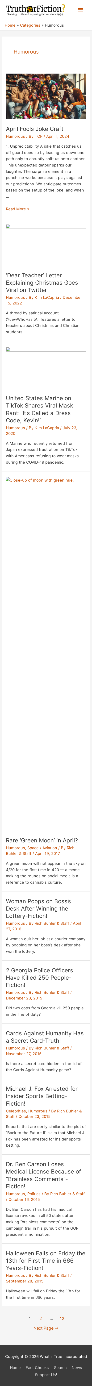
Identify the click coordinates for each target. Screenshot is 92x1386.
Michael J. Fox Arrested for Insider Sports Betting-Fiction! (42, 1096)
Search (60, 1367)
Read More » (17, 209)
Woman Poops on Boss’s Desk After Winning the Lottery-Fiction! (38, 908)
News (77, 1367)
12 (62, 1318)
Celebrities (16, 1111)
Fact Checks (37, 1367)
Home (15, 1367)
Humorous (15, 136)
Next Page (46, 1328)
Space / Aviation (42, 847)
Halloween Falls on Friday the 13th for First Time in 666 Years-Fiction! (45, 1260)
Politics (34, 1193)
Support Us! (46, 1374)
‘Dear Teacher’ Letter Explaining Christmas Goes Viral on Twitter (42, 282)
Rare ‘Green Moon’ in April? (42, 840)
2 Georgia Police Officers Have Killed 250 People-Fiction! (39, 977)
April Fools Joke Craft (34, 128)
